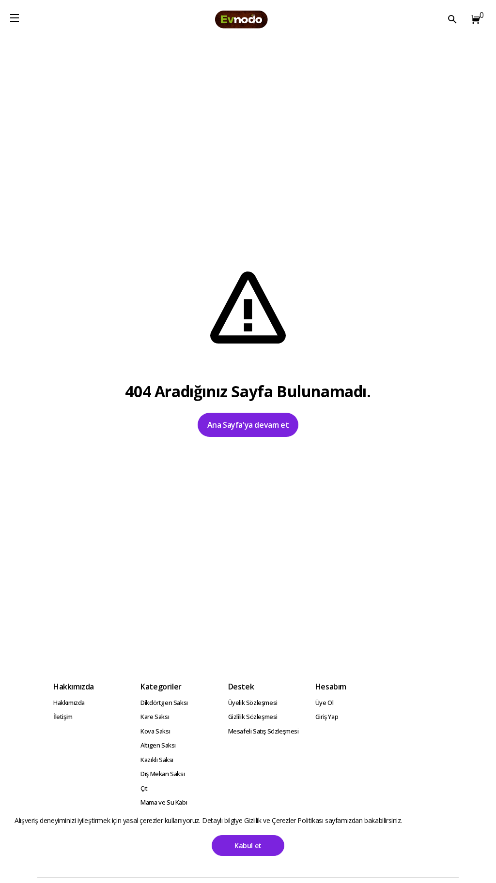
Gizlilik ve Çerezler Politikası (284, 820)
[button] (473, 19)
